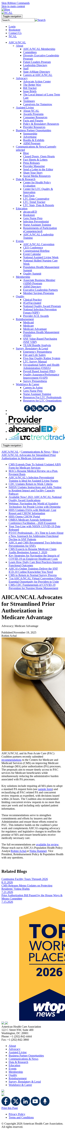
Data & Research (18, 1062)
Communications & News (35, 451)
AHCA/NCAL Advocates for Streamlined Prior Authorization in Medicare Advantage (28, 456)
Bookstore (14, 29)
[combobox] (18, 20)
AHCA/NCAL (10, 451)
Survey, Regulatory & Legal (25, 1081)
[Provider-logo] (25, 423)
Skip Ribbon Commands (15, 3)
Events (12, 1068)
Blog (55, 451)
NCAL (13, 36)
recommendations (11, 759)
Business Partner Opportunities (26, 1055)
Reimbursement (18, 1078)
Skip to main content (13, 6)
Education (14, 1065)
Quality (13, 1075)
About (12, 1045)
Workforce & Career (20, 1084)
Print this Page (9, 1108)
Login (12, 26)
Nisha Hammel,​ (38, 851)
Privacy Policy (17, 1114)
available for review (47, 844)
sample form (45, 789)
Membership (16, 1071)
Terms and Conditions (21, 1117)
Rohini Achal (19, 851)
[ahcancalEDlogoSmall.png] (34, 431)
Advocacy (14, 1049)
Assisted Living (18, 1052)
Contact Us (15, 33)
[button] (40, 20)
